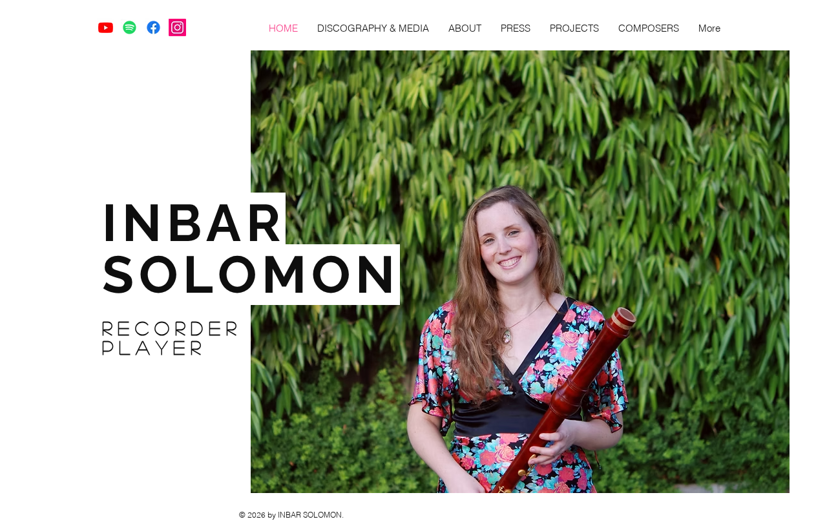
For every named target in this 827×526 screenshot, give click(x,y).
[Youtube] (105, 27)
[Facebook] (153, 27)
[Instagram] (177, 27)
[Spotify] (129, 27)
